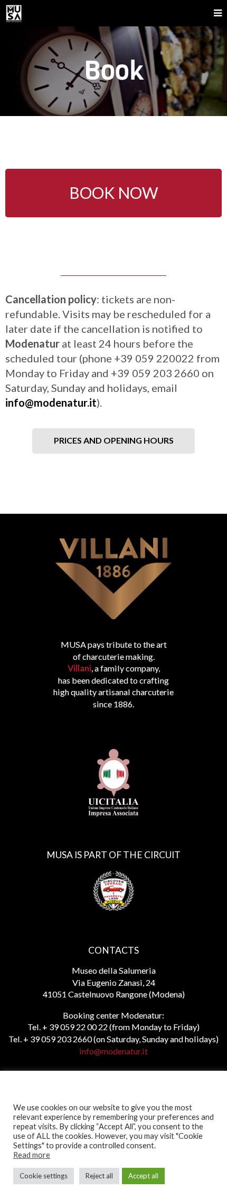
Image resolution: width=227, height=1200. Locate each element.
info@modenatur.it (51, 402)
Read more (31, 1154)
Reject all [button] (99, 1176)
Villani (79, 668)
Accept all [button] (143, 1176)
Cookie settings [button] (44, 1176)
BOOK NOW (113, 192)
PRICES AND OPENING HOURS (114, 440)
